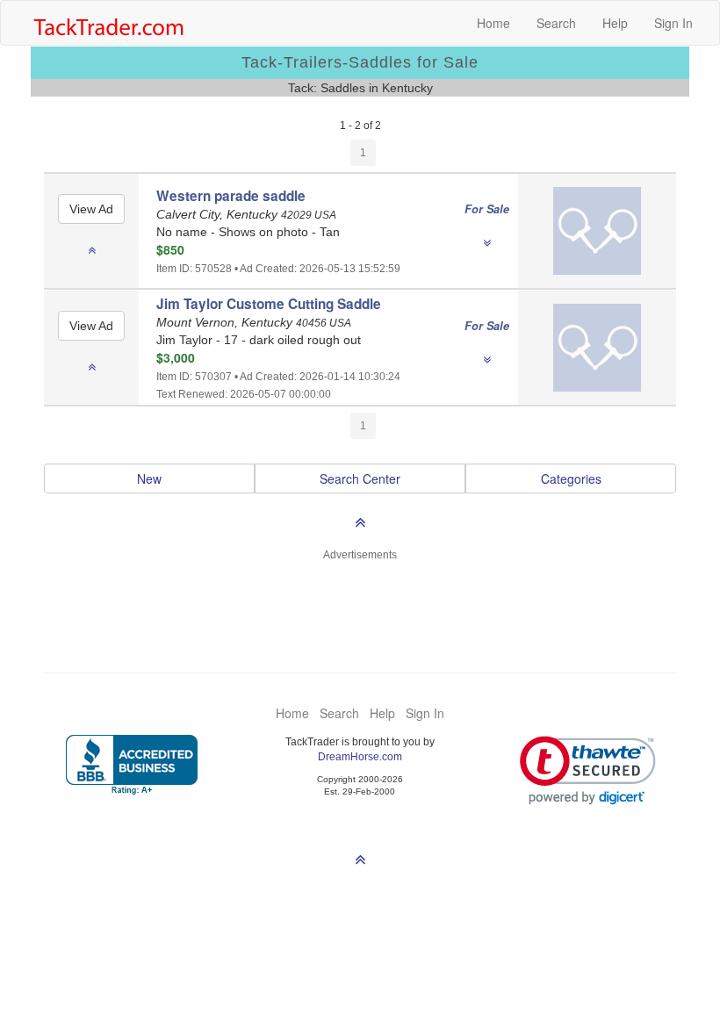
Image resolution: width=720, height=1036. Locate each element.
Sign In (673, 23)
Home (493, 23)
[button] (588, 770)
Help (615, 23)
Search (556, 23)
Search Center (360, 478)
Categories (571, 478)
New (149, 478)
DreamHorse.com (360, 757)
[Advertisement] (360, 607)
